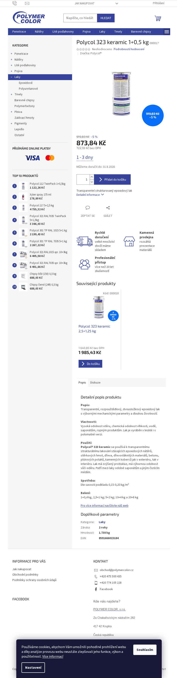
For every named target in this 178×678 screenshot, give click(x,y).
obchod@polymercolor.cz (117, 570)
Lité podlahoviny (25, 65)
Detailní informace (88, 195)
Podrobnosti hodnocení (129, 49)
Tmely (19, 94)
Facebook (106, 589)
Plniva (18, 112)
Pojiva (18, 71)
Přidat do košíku (115, 179)
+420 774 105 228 (111, 583)
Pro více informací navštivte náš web (105, 506)
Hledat (106, 18)
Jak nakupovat (84, 3)
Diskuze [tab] (95, 382)
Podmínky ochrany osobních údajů (34, 580)
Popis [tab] (82, 382)
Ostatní (19, 135)
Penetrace (21, 54)
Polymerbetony (25, 106)
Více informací (52, 656)
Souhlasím (145, 649)
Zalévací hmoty (24, 118)
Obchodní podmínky (25, 575)
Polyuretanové (28, 89)
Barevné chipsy (25, 100)
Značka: (91, 53)
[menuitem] (19, 31)
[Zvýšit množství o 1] (92, 176)
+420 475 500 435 (111, 576)
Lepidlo (19, 129)
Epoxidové (26, 83)
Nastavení (33, 667)
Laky (17, 77)
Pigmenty (21, 123)
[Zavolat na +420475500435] (18, 3)
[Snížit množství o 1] (92, 181)
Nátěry (19, 60)
